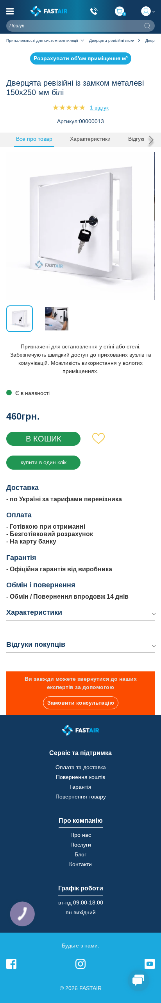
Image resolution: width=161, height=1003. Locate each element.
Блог (80, 854)
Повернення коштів (80, 777)
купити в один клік (43, 462)
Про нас (80, 835)
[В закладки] (98, 439)
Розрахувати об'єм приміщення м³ (81, 58)
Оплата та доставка (80, 767)
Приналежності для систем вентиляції (42, 40)
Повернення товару (80, 796)
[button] (149, 139)
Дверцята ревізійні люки (111, 40)
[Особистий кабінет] (148, 11)
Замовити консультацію (80, 703)
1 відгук (99, 107)
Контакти (80, 864)
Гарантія (80, 787)
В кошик (43, 438)
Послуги (80, 845)
